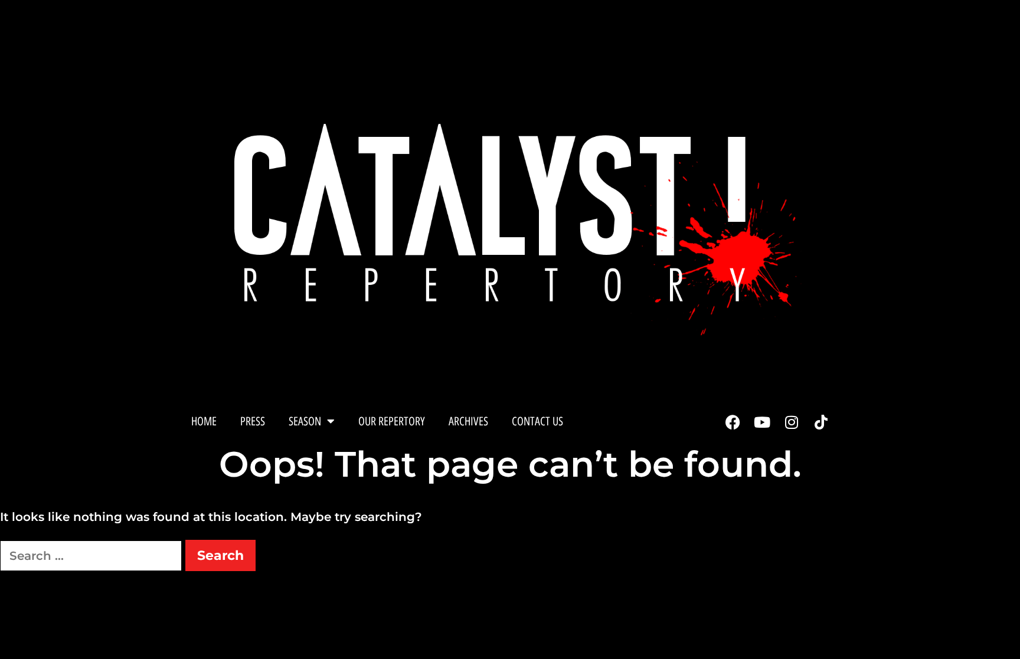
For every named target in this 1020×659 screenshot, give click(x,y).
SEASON (305, 421)
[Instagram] (791, 422)
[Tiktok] (821, 422)
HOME (204, 421)
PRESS (252, 421)
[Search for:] (92, 556)
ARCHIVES (468, 421)
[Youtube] (762, 422)
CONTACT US (537, 421)
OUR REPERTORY (391, 421)
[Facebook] (732, 422)
